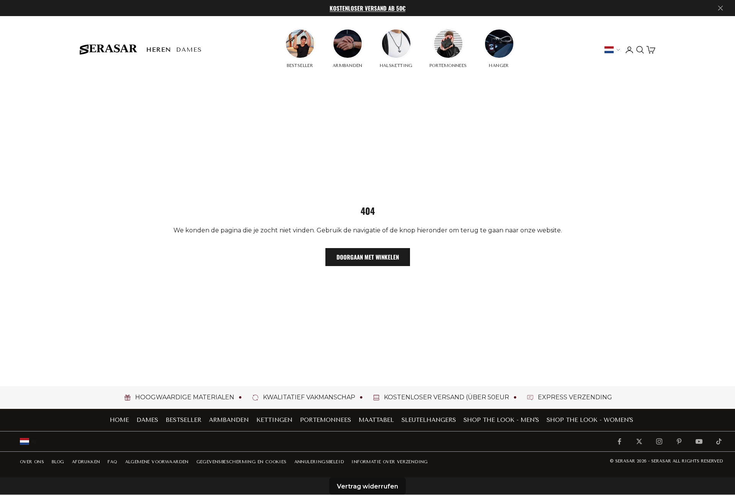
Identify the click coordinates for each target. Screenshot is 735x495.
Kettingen (274, 420)
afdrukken (86, 461)
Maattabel (376, 420)
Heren (159, 49)
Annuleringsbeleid (319, 461)
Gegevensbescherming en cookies (241, 461)
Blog (58, 461)
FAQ (112, 461)
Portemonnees (325, 420)
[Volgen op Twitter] (639, 441)
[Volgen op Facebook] (619, 441)
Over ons (32, 461)
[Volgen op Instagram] (659, 441)
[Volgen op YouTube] (699, 441)
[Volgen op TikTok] (719, 441)
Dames (189, 49)
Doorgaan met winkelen (367, 257)
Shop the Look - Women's (590, 420)
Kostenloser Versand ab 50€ (367, 8)
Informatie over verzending (389, 461)
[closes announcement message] (720, 8)
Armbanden (229, 420)
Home (119, 420)
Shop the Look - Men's (501, 420)
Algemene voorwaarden (157, 461)
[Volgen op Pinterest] (679, 441)
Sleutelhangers (429, 420)
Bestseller (183, 420)
